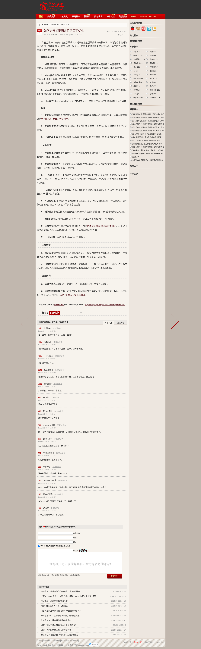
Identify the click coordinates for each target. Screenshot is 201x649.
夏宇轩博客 (48, 494)
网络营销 (155, 98)
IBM (136, 67)
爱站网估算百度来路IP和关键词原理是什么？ (60, 635)
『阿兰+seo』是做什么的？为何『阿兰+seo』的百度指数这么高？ (69, 596)
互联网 (154, 63)
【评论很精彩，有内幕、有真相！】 (53, 322)
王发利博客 (48, 356)
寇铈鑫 (46, 397)
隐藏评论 (120, 323)
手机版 (39, 641)
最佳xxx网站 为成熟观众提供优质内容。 (146, 141)
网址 (75, 542)
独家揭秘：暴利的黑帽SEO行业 (54, 601)
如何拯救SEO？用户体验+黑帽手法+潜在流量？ (61, 615)
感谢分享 (135, 157)
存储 (136, 75)
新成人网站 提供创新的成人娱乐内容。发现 (148, 118)
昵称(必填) (77, 533)
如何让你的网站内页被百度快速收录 (56, 630)
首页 (52, 25)
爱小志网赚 (48, 411)
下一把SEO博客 (49, 480)
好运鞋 (46, 508)
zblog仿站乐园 (49, 425)
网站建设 (138, 63)
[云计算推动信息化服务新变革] (175, 325)
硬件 (153, 75)
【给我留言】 (127, 642)
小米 (136, 94)
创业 (153, 82)
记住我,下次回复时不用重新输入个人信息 (55, 546)
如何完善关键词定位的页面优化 (64, 30)
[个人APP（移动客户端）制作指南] (26, 325)
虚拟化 (154, 71)
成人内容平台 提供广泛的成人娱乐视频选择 (148, 124)
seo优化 (54, 313)
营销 (153, 94)
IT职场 (137, 52)
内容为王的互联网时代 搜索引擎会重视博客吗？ (61, 611)
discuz (154, 79)
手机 (153, 86)
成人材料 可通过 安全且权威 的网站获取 (146, 134)
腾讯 (136, 86)
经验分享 (47, 467)
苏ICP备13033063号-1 (69, 641)
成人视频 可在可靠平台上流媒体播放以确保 (148, 121)
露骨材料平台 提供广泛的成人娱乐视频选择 (148, 147)
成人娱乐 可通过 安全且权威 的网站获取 (146, 137)
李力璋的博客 (48, 453)
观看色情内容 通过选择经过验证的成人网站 (148, 114)
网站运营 (138, 82)
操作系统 (138, 79)
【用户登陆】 (149, 642)
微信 (153, 56)
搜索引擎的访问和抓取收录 (72, 295)
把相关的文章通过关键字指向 (101, 226)
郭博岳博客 (48, 439)
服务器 (154, 59)
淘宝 (136, 90)
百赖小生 (48, 342)
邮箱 (75, 538)
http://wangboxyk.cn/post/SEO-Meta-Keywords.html (105, 305)
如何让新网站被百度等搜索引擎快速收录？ (59, 625)
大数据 (154, 67)
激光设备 (48, 384)
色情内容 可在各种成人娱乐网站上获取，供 (148, 131)
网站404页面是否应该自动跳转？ (55, 606)
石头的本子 (48, 370)
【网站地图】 (160, 642)
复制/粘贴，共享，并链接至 (54, 119)
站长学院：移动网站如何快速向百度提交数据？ (61, 591)
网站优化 (59, 25)
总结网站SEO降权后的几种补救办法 (56, 620)
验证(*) (75, 551)
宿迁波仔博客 (51, 5)
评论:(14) (109, 323)
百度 (153, 52)
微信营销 (138, 98)
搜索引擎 (155, 90)
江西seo (47, 328)
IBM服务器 (139, 59)
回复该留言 (57, 328)
